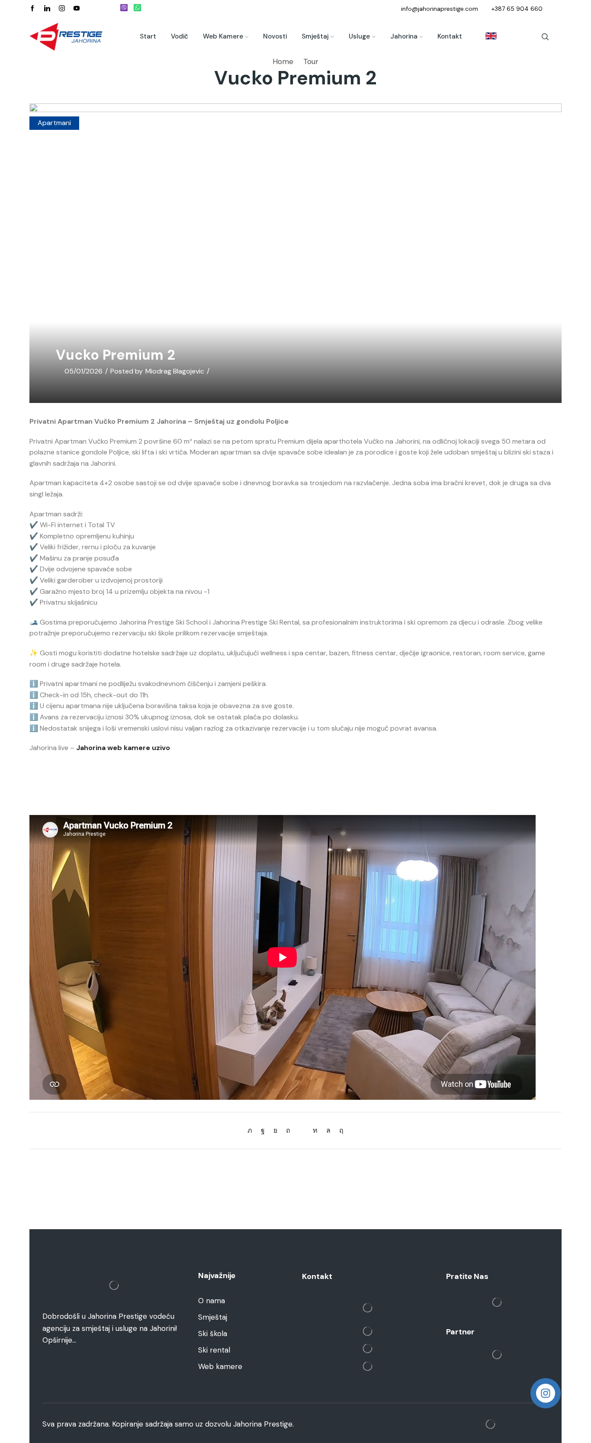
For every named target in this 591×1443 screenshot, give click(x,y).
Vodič (179, 36)
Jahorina (404, 36)
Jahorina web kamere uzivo (123, 747)
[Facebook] (32, 8)
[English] (487, 37)
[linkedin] (315, 1130)
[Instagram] (62, 8)
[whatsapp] (328, 1130)
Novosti (275, 36)
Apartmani (54, 122)
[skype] (339, 1130)
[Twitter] (252, 1130)
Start (148, 36)
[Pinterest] (288, 1130)
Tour (310, 61)
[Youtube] (77, 8)
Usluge (359, 36)
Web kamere (223, 36)
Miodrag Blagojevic (174, 371)
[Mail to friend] (301, 1130)
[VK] (275, 1130)
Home (283, 61)
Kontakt (449, 36)
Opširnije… (59, 1340)
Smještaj (315, 36)
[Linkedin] (47, 8)
